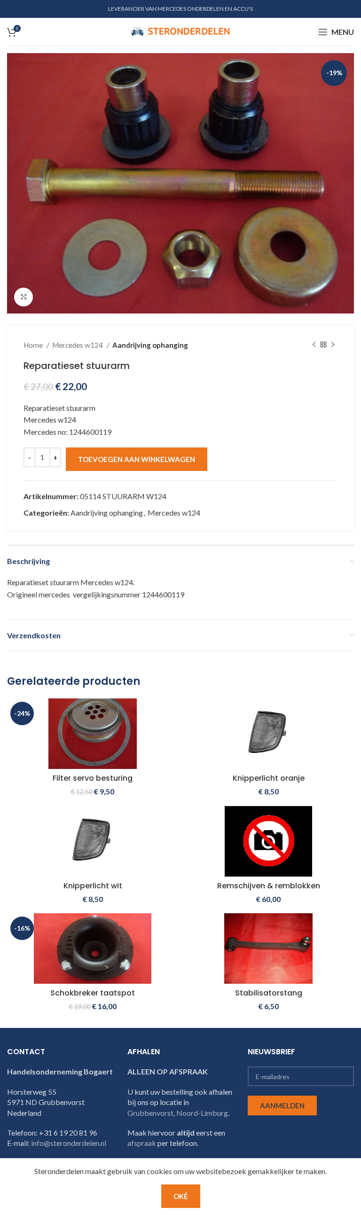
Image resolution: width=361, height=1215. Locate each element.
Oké (180, 1196)
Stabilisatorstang (268, 993)
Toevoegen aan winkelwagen (136, 459)
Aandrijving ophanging (150, 345)
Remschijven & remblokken (268, 885)
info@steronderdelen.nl (68, 1142)
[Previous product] (314, 345)
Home (34, 345)
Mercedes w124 (78, 345)
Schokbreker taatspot (92, 993)
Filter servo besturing (93, 778)
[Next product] (332, 345)
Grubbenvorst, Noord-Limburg (177, 1112)
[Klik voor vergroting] (23, 297)
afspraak (141, 1142)
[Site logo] (180, 30)
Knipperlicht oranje (269, 778)
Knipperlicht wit (92, 885)
